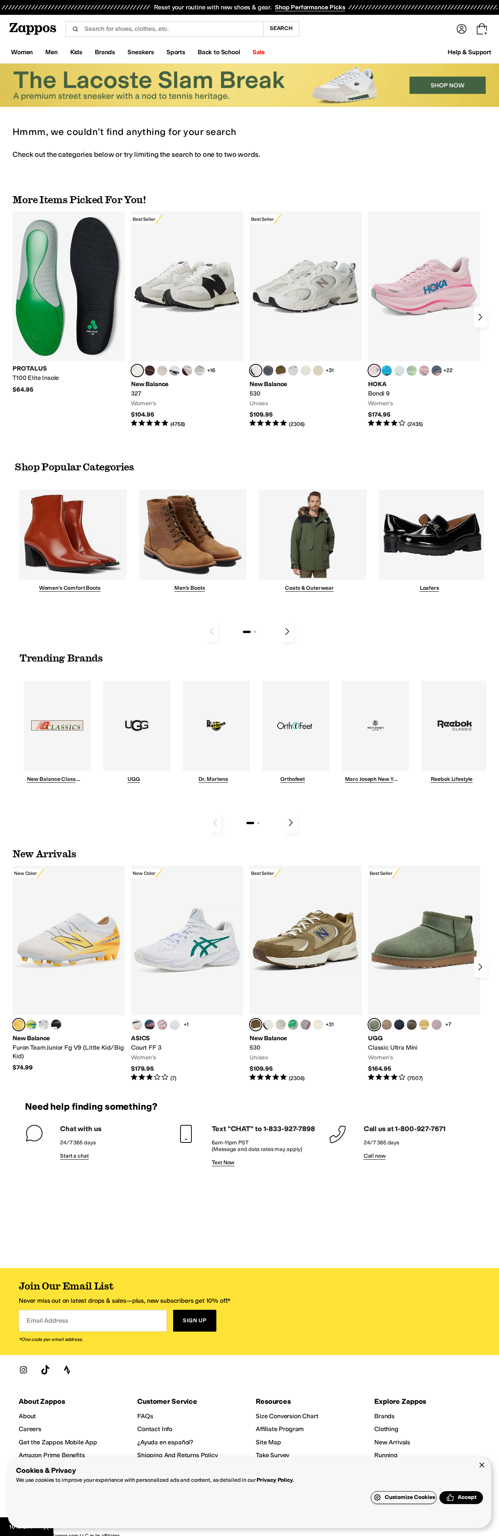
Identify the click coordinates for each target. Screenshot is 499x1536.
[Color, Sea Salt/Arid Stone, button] (268, 1024)
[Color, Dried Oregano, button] (411, 1024)
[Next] (480, 317)
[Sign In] (461, 29)
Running (386, 1455)
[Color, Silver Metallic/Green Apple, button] (293, 1024)
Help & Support (469, 52)
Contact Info (154, 1429)
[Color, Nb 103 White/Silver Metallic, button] (293, 370)
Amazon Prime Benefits (52, 1455)
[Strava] (67, 1369)
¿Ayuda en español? (165, 1442)
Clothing (386, 1429)
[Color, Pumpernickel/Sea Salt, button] (149, 370)
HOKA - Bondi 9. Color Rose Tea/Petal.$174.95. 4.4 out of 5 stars (424, 319)
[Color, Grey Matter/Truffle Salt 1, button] (305, 370)
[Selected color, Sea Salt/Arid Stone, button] (256, 370)
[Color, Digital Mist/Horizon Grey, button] (174, 370)
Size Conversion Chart (287, 1416)
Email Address (47, 1320)
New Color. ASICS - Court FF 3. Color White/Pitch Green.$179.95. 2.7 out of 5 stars (187, 974)
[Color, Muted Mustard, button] (424, 1024)
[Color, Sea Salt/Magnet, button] (268, 370)
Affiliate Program (280, 1429)
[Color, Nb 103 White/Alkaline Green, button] (31, 1024)
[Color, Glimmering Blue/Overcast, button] (411, 370)
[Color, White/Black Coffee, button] (137, 1024)
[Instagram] (23, 1369)
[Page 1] (247, 632)
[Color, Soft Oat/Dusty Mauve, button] (149, 1024)
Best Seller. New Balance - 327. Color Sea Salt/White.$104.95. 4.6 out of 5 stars (187, 319)
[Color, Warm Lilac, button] (436, 1024)
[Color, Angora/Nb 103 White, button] (199, 370)
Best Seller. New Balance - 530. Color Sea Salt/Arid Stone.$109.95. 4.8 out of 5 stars (306, 319)
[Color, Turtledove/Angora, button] (318, 370)
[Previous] (211, 631)
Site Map (268, 1442)
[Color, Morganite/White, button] (162, 1024)
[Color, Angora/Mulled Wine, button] (187, 370)
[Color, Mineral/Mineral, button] (318, 1024)
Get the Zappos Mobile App (58, 1442)
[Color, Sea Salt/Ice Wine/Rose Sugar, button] (280, 1024)
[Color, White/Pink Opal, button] (424, 370)
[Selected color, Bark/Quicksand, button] (256, 1024)
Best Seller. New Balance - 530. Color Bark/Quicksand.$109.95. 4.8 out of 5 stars (306, 974)
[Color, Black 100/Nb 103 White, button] (56, 1024)
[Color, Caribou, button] (386, 1024)
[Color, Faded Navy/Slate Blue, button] (436, 370)
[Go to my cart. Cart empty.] (482, 29)
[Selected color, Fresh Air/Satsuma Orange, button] (18, 1024)
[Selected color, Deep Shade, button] (374, 1024)
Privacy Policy (275, 1480)
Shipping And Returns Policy (177, 1455)
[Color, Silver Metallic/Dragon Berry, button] (305, 1024)
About (27, 1416)
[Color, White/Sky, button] (174, 1024)
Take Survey (272, 1455)
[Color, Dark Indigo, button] (399, 1024)
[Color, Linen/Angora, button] (162, 370)
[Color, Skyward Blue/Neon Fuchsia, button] (386, 370)
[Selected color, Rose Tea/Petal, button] (374, 370)
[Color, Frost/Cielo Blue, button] (399, 370)
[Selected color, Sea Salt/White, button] (137, 370)
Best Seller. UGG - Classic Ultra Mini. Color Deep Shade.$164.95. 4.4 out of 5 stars (424, 974)
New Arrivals (392, 1442)
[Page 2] (255, 632)
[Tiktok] (45, 1369)
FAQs (145, 1416)
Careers (30, 1429)
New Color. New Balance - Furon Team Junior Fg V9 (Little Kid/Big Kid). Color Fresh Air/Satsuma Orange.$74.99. (68, 968)
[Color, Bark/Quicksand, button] (280, 370)
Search (281, 28)
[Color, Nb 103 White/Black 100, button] (43, 1024)
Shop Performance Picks (310, 7)
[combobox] (164, 29)
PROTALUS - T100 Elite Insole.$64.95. (68, 302)
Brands (384, 1416)
